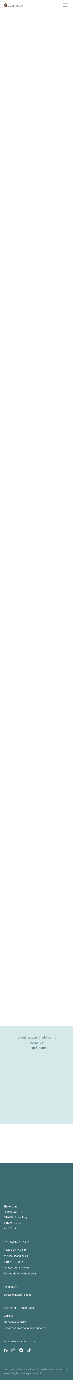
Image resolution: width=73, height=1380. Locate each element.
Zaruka (8, 1315)
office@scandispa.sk (16, 1255)
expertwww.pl (33, 1373)
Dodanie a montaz (15, 1321)
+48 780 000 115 (14, 1262)
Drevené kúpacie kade (18, 1294)
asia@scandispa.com (17, 1267)
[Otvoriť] (65, 5)
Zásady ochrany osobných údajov (25, 1327)
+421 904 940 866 (15, 1249)
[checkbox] (5, 1095)
